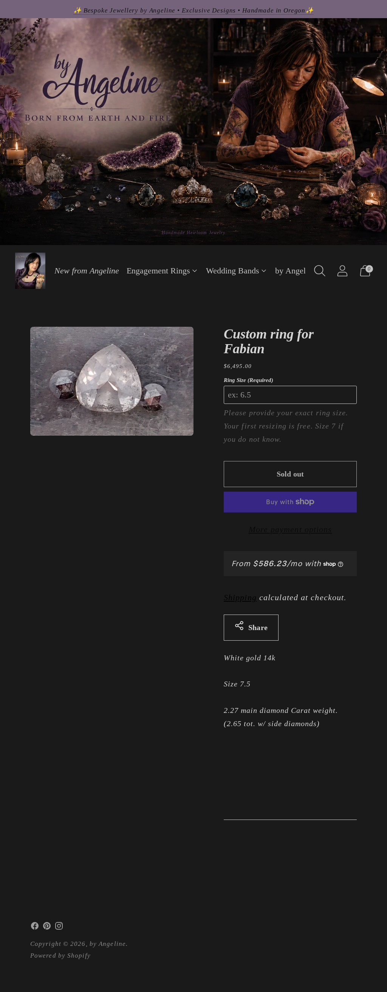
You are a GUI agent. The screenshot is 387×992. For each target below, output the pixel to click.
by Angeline (295, 270)
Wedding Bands (232, 270)
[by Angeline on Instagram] (58, 927)
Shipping (240, 597)
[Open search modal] (319, 270)
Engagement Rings (158, 270)
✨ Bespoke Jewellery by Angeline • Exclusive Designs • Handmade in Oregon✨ (193, 10)
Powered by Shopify (60, 955)
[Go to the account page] (342, 270)
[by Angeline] (30, 271)
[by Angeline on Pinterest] (46, 927)
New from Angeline (86, 270)
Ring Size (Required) (248, 380)
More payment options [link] (290, 529)
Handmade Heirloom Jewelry (194, 232)
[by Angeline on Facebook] (34, 927)
